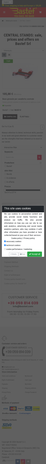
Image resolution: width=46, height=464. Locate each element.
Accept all (35, 254)
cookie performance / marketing (19, 249)
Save (23, 254)
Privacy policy (29, 238)
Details (14, 254)
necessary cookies (13, 241)
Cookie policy (16, 238)
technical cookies (13, 245)
